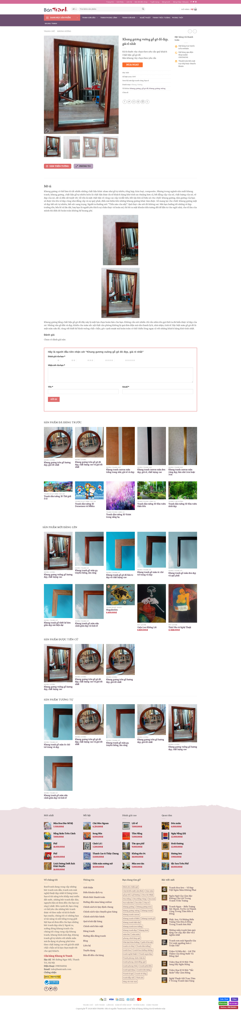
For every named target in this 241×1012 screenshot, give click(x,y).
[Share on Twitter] (129, 102)
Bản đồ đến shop (141, 2)
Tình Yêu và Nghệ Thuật (179, 627)
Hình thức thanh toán (94, 897)
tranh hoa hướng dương (143, 950)
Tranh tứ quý (128, 974)
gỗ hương (136, 895)
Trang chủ (110, 2)
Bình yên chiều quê (130, 887)
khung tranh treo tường (132, 926)
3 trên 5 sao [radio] (82, 360)
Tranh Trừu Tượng (161, 17)
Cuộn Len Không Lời (147, 627)
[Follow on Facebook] (191, 2)
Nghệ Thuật (145, 17)
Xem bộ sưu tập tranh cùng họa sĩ (135, 80)
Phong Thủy (177, 17)
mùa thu (126, 934)
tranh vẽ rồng (141, 974)
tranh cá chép (128, 946)
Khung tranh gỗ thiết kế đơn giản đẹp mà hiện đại (57, 624)
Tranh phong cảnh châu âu (134, 958)
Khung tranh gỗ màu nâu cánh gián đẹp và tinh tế (87, 624)
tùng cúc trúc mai (130, 982)
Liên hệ (129, 2)
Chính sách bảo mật (93, 926)
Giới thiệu (120, 2)
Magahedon (112, 610)
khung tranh (147, 911)
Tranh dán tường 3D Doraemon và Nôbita (85, 505)
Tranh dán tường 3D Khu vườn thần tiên (151, 505)
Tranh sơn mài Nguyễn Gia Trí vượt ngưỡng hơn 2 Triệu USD (182, 943)
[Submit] (143, 9)
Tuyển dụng (154, 2)
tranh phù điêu (146, 966)
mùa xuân (136, 934)
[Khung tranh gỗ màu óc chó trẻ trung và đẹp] (58, 722)
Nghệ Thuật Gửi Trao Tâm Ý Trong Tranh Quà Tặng (182, 979)
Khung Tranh (51, 23)
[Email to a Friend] (134, 102)
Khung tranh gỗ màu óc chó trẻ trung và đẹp (150, 573)
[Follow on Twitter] (193, 2)
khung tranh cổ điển (131, 918)
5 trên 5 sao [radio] (119, 360)
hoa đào (139, 903)
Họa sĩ (146, 903)
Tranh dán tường (143, 946)
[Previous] (48, 85)
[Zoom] (47, 130)
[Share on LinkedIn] (143, 102)
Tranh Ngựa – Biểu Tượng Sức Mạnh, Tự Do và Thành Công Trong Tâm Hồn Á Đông (182, 910)
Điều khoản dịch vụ (93, 892)
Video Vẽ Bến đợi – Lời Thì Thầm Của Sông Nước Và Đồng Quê (182, 953)
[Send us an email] (196, 2)
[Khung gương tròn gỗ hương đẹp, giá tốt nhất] (151, 719)
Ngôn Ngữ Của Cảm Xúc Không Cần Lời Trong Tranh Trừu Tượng (180, 898)
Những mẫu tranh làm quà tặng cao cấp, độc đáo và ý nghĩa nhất (182, 932)
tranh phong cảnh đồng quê (134, 962)
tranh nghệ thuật (130, 954)
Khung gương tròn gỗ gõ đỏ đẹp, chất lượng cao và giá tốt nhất (89, 464)
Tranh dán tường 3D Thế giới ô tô (57, 497)
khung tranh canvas (131, 914)
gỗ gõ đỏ (145, 88)
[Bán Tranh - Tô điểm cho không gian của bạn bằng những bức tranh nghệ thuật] (55, 9)
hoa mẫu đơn (128, 903)
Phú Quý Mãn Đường (131, 942)
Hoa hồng (127, 899)
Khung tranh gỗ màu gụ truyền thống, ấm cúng (86, 571)
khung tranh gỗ (148, 918)
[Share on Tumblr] (147, 102)
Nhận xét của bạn (56, 365)
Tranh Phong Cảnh (108, 17)
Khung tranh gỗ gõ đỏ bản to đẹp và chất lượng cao (119, 576)
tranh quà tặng (129, 970)
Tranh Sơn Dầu (89, 17)
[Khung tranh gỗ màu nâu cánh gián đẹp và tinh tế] (58, 773)
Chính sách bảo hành (94, 916)
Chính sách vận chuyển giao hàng (100, 911)
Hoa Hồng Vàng (139, 899)
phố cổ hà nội (147, 942)
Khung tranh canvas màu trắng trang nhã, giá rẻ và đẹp (120, 470)
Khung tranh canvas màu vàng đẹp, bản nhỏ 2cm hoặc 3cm (181, 472)
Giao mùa (149, 891)
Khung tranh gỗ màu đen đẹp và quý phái (182, 574)
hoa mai (152, 899)
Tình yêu (139, 978)
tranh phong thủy (130, 966)
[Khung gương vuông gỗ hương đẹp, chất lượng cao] (182, 723)
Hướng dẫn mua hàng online (97, 902)
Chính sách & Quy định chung (98, 907)
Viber (234, 999)
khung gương (135, 88)
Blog (85, 941)
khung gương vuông (157, 88)
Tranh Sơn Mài (128, 17)
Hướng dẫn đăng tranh (94, 936)
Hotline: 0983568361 (229, 1007)
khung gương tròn (144, 907)
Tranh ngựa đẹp (145, 954)
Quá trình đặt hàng (92, 921)
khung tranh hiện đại (131, 922)
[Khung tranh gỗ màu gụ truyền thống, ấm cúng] (120, 721)
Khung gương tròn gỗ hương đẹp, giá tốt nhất (57, 463)
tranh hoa (127, 950)
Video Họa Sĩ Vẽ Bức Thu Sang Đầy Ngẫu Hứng (181, 963)
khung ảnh (143, 930)
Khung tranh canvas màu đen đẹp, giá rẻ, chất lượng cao (151, 470)
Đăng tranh (166, 2)
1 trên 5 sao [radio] (52, 360)
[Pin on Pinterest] (138, 102)
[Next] (114, 85)
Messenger (233, 1003)
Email (125, 387)
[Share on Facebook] (125, 102)
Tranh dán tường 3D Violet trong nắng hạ (118, 515)
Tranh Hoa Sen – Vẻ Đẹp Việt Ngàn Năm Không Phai (182, 888)
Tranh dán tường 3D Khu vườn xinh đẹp (182, 505)
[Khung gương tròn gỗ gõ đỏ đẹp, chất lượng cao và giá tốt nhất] (89, 719)
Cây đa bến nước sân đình (133, 891)
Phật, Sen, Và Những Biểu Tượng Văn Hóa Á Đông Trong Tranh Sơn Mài (181, 921)
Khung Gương (64, 31)
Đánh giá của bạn (56, 356)
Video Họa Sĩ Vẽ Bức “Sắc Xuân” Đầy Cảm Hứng (181, 971)
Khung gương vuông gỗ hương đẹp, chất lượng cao (58, 575)
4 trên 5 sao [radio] (99, 360)
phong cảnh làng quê (131, 938)
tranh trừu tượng (144, 970)
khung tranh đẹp (130, 930)
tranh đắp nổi (128, 978)
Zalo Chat (224, 999)
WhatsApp (223, 1003)
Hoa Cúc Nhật (147, 895)
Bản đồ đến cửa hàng (93, 955)
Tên (50, 387)
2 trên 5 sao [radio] (66, 360)
